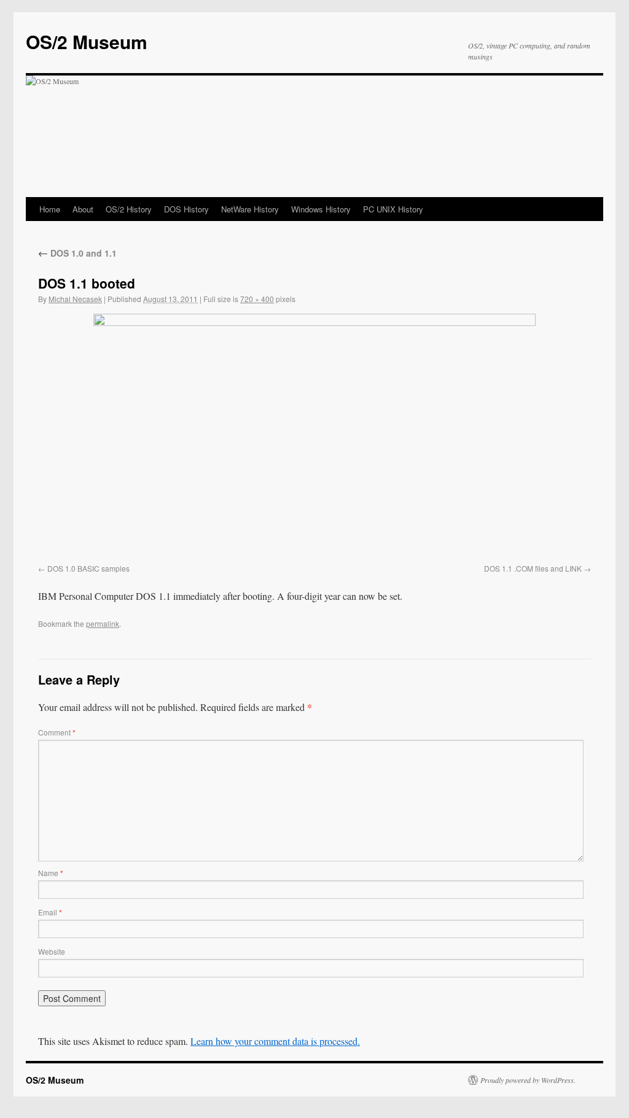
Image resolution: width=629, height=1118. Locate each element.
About (82, 209)
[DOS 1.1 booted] (314, 436)
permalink (102, 623)
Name (50, 873)
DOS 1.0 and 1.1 (77, 253)
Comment (57, 732)
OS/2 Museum (86, 41)
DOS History (186, 209)
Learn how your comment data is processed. (275, 1041)
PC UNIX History (393, 209)
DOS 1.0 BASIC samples (88, 568)
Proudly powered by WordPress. (528, 1080)
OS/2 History (129, 209)
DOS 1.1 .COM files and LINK (533, 568)
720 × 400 (257, 298)
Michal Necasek (75, 298)
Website (51, 951)
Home (49, 209)
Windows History (321, 209)
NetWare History (250, 209)
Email (50, 912)
